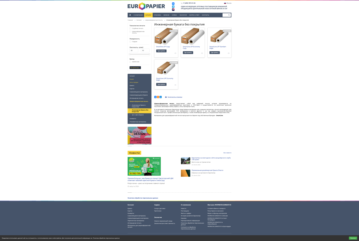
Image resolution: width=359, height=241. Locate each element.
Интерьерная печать (136, 98)
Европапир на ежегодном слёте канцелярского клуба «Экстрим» (211, 159)
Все (227, 153)
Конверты (133, 118)
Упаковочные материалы (138, 122)
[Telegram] (173, 6)
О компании (138, 15)
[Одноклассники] (158, 97)
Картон (132, 89)
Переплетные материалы (136, 220)
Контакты (205, 15)
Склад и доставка (159, 208)
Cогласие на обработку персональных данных (188, 228)
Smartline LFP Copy (163, 47)
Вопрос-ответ (194, 15)
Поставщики (185, 211)
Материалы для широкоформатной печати (139, 226)
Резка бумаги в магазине (216, 211)
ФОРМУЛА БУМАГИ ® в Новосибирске (215, 223)
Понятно (353, 238)
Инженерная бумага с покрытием (139, 106)
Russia (229, 3)
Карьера (183, 218)
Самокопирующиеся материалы (138, 218)
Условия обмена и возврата (216, 208)
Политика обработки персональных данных (192, 224)
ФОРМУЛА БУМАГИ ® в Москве (218, 216)
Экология (183, 15)
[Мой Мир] (160, 97)
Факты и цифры (186, 213)
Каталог (148, 15)
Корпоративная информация (190, 220)
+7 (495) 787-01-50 (189, 3)
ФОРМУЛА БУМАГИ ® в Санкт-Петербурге (217, 219)
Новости (183, 208)
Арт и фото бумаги (138, 115)
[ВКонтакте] (173, 3)
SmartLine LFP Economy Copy (191, 47)
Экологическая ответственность (164, 223)
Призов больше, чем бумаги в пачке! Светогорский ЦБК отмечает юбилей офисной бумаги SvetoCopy (150, 179)
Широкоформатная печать (139, 101)
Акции (132, 79)
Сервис (174, 15)
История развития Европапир (190, 216)
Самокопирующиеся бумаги (139, 95)
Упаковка (157, 15)
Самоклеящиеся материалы (139, 92)
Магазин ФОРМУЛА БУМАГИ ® (219, 205)
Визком (166, 15)
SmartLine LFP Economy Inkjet (164, 79)
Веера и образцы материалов (217, 213)
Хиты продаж (134, 82)
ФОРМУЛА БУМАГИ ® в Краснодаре (219, 226)
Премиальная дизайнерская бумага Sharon (207, 170)
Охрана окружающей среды (163, 221)
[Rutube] (173, 9)
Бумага (132, 85)
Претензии (157, 211)
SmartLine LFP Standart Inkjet (218, 47)
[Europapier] (146, 6)
